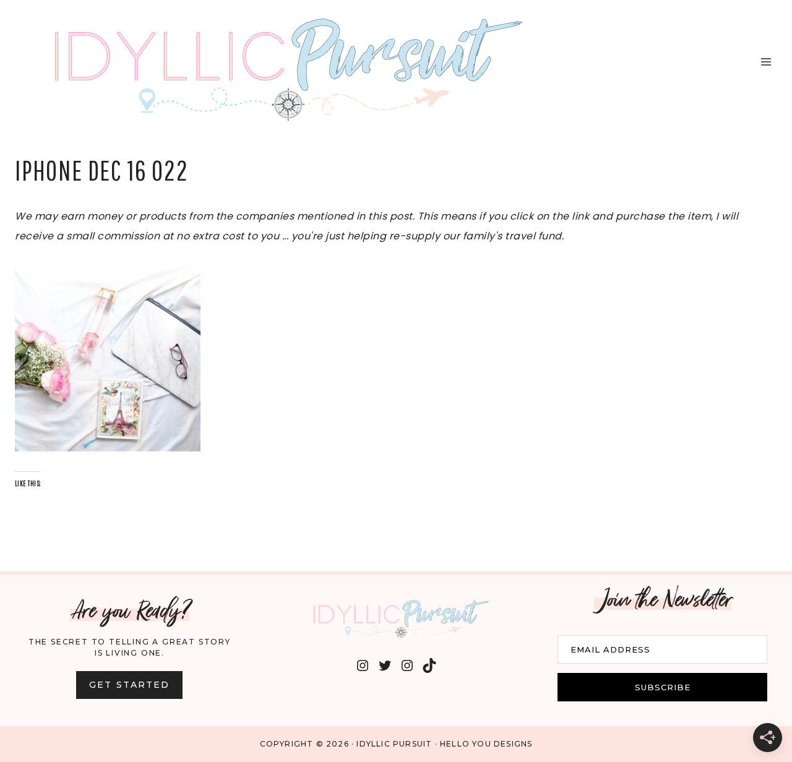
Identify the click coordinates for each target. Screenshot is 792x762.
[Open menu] (765, 61)
